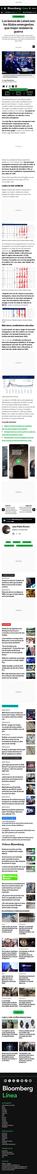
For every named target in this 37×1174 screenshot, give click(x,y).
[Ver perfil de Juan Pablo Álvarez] (7, 530)
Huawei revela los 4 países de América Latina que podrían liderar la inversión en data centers (13, 583)
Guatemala (4, 1127)
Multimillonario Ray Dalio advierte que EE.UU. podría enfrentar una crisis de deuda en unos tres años (13, 790)
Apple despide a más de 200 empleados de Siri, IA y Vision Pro (13, 668)
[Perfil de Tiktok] (26, 1080)
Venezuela (4, 1113)
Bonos (8, 542)
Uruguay (4, 1120)
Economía (4, 1133)
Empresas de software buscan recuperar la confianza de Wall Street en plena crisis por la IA (13, 801)
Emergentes (16, 542)
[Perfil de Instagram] (17, 1080)
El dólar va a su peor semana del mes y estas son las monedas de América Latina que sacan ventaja (12, 740)
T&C (3, 1157)
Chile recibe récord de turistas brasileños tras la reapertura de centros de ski (10, 929)
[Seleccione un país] (5, 8)
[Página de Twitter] (9, 1080)
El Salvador (5, 1123)
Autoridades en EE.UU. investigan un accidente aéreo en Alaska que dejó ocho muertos (27, 954)
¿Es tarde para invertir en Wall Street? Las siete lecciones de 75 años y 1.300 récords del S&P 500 (13, 768)
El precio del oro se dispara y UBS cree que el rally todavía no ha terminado (12, 594)
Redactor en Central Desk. (19, 530)
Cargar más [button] (18, 1012)
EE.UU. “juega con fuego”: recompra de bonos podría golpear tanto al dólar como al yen (13, 728)
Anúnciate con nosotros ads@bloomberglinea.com (14, 1166)
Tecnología (4, 1155)
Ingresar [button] (34, 8)
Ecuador (4, 1117)
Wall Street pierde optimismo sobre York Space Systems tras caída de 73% (13, 812)
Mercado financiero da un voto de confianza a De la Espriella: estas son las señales (13, 676)
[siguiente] (33, 509)
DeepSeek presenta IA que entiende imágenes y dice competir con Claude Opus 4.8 (27, 979)
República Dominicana (7, 1125)
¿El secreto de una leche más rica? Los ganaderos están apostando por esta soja (13, 897)
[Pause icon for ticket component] (2, 12)
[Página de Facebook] (5, 1080)
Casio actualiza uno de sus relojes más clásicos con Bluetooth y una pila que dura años (27, 1034)
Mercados (4, 1135)
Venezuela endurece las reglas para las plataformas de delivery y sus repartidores (27, 1003)
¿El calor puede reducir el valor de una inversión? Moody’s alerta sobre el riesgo (13, 905)
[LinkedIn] (19, 534)
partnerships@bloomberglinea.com (11, 1165)
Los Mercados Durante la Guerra (24, 545)
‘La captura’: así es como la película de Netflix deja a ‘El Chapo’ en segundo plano (10, 1033)
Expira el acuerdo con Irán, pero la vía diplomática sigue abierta (12, 851)
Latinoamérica (18, 16)
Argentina (4, 1110)
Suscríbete (4, 1150)
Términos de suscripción (8, 1154)
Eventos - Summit (6, 1163)
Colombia (4, 1111)
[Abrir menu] (2, 8)
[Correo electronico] (13, 534)
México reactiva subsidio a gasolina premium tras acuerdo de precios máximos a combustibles (25, 510)
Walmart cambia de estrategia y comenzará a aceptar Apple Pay (13, 660)
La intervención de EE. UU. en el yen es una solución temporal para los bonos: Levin (13, 869)
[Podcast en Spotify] (30, 1080)
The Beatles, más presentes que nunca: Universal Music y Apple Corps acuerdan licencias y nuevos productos (26, 1058)
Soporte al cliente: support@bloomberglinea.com (14, 1168)
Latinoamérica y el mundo (8, 1105)
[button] (33, 46)
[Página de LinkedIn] (22, 1080)
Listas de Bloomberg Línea (8, 1144)
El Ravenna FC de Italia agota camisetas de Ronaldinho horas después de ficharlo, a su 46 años (10, 1057)
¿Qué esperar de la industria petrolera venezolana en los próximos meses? (12, 779)
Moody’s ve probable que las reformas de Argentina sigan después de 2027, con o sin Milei (26, 930)
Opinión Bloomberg (9, 818)
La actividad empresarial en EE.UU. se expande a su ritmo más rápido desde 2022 (10, 1003)
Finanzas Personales (7, 1141)
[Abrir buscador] (30, 8)
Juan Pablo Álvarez (9, 80)
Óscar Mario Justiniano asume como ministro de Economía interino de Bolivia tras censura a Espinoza (10, 954)
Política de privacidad (7, 1152)
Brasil (3, 1107)
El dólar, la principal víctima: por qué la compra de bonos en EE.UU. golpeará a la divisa (13, 752)
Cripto (3, 1139)
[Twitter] (16, 534)
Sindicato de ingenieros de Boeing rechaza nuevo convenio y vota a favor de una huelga (13, 632)
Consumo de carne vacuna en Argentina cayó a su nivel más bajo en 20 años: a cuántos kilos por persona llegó (11, 510)
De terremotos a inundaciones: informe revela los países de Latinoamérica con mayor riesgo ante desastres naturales (13, 888)
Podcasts (4, 1142)
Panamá (4, 1119)
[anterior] (3, 509)
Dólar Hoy (4, 1136)
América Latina (26, 542)
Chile (3, 1114)
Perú (3, 1116)
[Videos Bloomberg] (18, 844)
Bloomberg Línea (9, 545)
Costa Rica (4, 1122)
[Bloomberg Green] (18, 877)
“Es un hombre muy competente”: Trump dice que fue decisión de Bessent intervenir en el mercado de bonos (13, 650)
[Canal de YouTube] (13, 1080)
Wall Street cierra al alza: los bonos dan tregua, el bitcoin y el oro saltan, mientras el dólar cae (13, 716)
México (4, 1108)
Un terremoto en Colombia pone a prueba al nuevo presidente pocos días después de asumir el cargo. (13, 860)
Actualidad (4, 1138)
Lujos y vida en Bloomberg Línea (16, 1017)
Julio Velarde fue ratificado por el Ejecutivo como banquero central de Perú (9, 979)
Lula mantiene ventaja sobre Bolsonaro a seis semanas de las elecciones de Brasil (13, 640)
